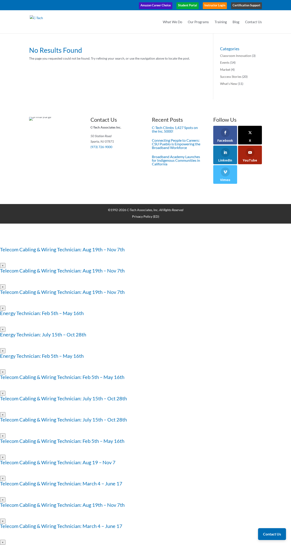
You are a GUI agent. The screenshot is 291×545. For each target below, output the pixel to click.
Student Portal (187, 5)
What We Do (172, 22)
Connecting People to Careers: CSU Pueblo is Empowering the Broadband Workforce (176, 144)
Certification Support (246, 5)
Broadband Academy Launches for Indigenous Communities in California (176, 160)
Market (225, 69)
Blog (236, 22)
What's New (228, 84)
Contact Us (253, 22)
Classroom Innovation (235, 56)
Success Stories (230, 76)
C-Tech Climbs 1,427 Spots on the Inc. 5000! (175, 129)
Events (224, 62)
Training (221, 22)
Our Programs (198, 22)
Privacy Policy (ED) (145, 216)
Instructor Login (214, 5)
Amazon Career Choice (155, 5)
